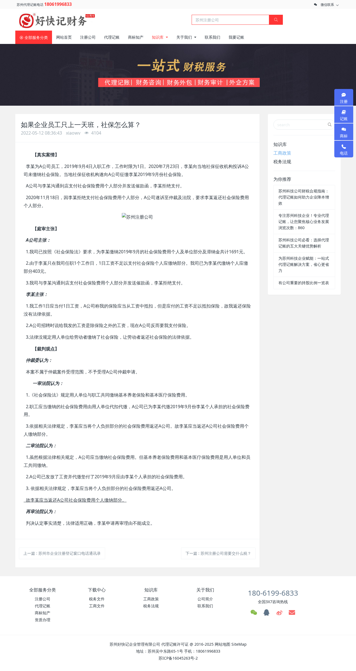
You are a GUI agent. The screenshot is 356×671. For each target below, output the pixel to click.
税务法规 (282, 162)
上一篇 (62, 553)
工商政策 (282, 153)
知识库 (280, 144)
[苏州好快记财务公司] (57, 19)
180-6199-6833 (273, 593)
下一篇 (218, 553)
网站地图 (222, 644)
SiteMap (239, 644)
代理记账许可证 (175, 644)
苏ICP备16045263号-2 (178, 658)
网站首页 (64, 37)
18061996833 (58, 4)
